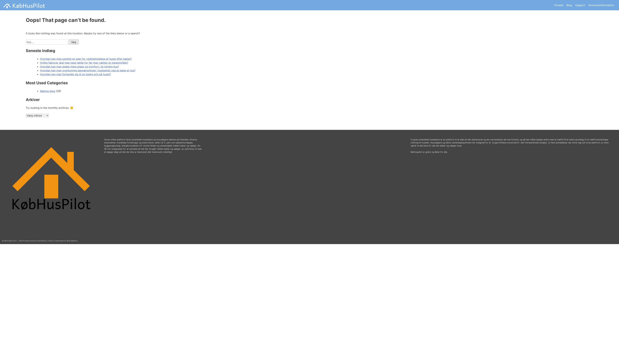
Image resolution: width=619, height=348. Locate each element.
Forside (558, 5)
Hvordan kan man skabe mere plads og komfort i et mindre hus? (79, 66)
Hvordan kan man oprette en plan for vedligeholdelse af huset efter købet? (86, 58)
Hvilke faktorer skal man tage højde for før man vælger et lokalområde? (84, 62)
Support (580, 5)
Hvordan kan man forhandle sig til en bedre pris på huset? (75, 74)
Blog (569, 5)
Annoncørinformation (601, 5)
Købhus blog (47, 91)
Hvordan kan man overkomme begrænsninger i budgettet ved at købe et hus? (87, 70)
